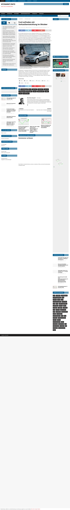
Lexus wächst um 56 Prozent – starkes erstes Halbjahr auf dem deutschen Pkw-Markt (9, 27)
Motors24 (3, 145)
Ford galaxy (40, 89)
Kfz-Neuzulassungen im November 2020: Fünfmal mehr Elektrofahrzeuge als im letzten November (23, 129)
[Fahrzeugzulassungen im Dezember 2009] (3, 99)
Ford (30, 89)
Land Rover (65, 307)
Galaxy (35, 91)
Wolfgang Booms (26, 93)
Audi (54, 295)
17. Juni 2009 (9, 104)
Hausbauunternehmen (5, 138)
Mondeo (47, 91)
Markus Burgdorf (29, 27)
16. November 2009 (61, 273)
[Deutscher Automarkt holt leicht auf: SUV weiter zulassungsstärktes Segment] (60, 250)
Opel (62, 315)
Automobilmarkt (36, 27)
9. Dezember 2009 (9, 126)
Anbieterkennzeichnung (25, 13)
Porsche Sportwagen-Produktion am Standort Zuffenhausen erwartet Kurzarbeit (11, 110)
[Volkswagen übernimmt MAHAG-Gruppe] (3, 117)
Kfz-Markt (55, 307)
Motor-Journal (3, 132)
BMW (63, 297)
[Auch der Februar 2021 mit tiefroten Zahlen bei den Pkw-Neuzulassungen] (58, 78)
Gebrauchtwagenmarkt (63, 303)
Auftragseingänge (24, 89)
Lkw (54, 309)
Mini (54, 311)
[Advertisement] (49, 8)
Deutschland (40, 27)
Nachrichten (9, 13)
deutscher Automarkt (57, 301)
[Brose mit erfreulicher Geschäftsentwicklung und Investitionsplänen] (55, 265)
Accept (36, 509)
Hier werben (16, 13)
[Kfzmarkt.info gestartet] (3, 104)
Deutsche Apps (3, 151)
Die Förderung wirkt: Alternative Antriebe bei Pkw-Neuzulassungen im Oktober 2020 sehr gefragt (9, 56)
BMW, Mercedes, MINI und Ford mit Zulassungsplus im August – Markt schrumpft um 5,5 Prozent (34, 129)
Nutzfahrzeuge (59, 313)
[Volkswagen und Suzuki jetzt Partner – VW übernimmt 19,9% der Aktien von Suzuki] (3, 123)
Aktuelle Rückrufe (4, 158)
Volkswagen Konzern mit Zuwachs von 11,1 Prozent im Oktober (63, 271)
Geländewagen (55, 305)
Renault (59, 319)
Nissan (54, 313)
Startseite (3, 13)
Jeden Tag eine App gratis (5, 152)
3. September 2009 (9, 113)
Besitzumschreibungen (57, 297)
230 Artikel (39, 97)
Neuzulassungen (64, 311)
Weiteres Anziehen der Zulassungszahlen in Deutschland (46, 126)
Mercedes (57, 309)
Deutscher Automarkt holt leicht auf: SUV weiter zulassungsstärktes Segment (9, 60)
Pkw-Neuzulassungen (61, 317)
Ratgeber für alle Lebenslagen (6, 159)
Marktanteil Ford (41, 91)
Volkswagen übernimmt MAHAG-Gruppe (11, 117)
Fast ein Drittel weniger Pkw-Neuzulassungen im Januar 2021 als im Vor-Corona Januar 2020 (9, 40)
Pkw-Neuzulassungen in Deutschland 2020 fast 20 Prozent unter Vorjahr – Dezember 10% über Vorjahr (9, 45)
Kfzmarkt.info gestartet (11, 103)
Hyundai (61, 305)
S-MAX (20, 93)
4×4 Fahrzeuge (3, 144)
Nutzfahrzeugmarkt (56, 315)
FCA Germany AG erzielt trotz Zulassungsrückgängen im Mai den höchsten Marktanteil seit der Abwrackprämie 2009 (63, 279)
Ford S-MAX (46, 89)
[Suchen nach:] (63, 15)
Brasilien (54, 299)
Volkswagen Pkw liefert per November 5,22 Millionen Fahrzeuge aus (63, 258)
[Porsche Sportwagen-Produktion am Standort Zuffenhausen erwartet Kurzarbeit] (3, 110)
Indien (65, 305)
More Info (32, 509)
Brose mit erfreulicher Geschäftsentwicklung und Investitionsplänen (63, 265)
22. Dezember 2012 (61, 267)
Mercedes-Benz (63, 309)
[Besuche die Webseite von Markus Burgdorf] (27, 104)
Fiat (54, 303)
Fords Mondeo (29, 91)
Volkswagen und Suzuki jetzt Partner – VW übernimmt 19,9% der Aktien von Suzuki (11, 123)
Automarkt (58, 295)
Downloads (41, 13)
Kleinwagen (60, 307)
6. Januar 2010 (9, 100)
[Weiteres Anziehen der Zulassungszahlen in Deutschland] (46, 121)
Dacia (62, 299)
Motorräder (58, 311)
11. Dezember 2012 (61, 260)
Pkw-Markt (55, 317)
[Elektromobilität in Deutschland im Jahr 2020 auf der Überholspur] (63, 121)
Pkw (65, 315)
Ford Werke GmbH (22, 91)
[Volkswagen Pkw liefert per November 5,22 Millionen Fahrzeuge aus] (55, 258)
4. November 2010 (22, 27)
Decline (39, 509)
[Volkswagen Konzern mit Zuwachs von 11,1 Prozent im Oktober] (55, 271)
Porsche (54, 319)
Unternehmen (45, 27)
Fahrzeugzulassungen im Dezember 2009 (11, 98)
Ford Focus (34, 89)
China (59, 299)
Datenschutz (34, 13)
